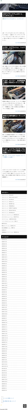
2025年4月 (4, 274)
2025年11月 (4, 259)
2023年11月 (4, 311)
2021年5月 (4, 375)
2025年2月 (4, 278)
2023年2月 (4, 331)
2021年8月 (4, 370)
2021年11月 (4, 364)
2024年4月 (4, 300)
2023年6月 (4, 322)
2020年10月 (4, 381)
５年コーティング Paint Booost (7, 212)
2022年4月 (4, 353)
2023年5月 (4, 324)
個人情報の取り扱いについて (9, 401)
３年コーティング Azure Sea (7, 199)
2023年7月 (4, 320)
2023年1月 (4, 333)
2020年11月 (4, 379)
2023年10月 (4, 313)
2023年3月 (4, 329)
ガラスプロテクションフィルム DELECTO (9, 216)
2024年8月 (4, 291)
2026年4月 (4, 248)
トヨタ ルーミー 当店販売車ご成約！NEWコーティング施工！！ (14, 82)
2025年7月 (4, 267)
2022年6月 (4, 348)
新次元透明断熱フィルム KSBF (7, 227)
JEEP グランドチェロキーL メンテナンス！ (13, 15)
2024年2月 (4, 305)
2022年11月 (4, 337)
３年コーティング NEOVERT (7, 203)
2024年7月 (4, 294)
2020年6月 (4, 388)
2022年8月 (4, 344)
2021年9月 (4, 368)
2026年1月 (4, 254)
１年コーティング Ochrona (7, 195)
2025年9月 (4, 263)
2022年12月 (4, 335)
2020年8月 (4, 383)
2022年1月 (4, 359)
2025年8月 (4, 265)
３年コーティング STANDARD (7, 206)
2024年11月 (4, 285)
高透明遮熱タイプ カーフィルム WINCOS (9, 232)
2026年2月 (4, 252)
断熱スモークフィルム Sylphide (7, 225)
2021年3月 (4, 377)
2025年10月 (4, 261)
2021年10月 (4, 366)
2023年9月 (4, 316)
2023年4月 (4, 326)
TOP (25, 407)
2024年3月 (4, 302)
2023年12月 (4, 309)
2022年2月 (4, 357)
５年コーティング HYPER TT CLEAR (9, 208)
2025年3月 (4, 276)
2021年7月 (4, 372)
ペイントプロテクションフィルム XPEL (9, 221)
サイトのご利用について (8, 398)
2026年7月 (4, 241)
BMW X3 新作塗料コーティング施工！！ (14, 116)
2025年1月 (4, 281)
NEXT (23, 184)
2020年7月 (4, 385)
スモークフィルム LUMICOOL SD (8, 219)
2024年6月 (4, 296)
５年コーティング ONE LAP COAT (8, 210)
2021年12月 (4, 361)
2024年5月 (4, 298)
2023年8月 (4, 318)
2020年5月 (4, 390)
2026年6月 (4, 243)
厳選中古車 (4, 223)
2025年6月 (4, 270)
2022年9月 (4, 342)
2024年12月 (4, 283)
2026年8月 (4, 239)
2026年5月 (4, 246)
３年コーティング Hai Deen (7, 201)
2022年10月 (4, 340)
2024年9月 (4, 289)
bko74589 (18, 42)
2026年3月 (4, 250)
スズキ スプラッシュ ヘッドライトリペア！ (14, 48)
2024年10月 (4, 287)
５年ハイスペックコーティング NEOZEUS (9, 214)
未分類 (3, 230)
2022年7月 (4, 346)
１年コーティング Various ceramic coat (9, 197)
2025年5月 (4, 272)
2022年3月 (4, 355)
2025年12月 (4, 257)
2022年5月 (4, 350)
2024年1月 (4, 307)
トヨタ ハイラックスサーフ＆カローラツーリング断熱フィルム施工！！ (14, 151)
